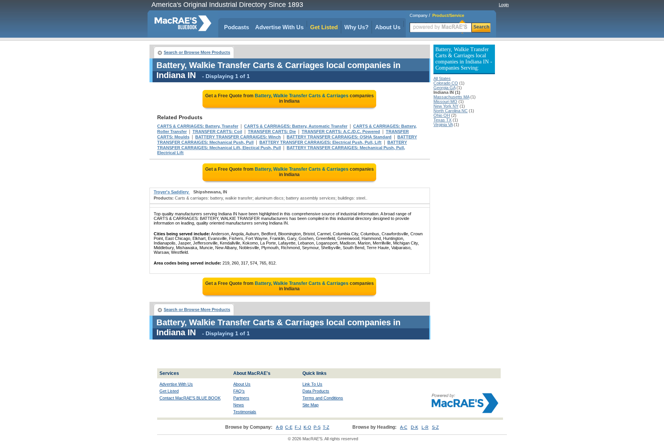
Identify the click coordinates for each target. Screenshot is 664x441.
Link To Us (312, 384)
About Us (387, 27)
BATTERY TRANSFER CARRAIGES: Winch (238, 137)
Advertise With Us (279, 27)
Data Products (315, 391)
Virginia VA (443, 124)
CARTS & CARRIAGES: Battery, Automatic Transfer (295, 126)
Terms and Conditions (322, 398)
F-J (298, 427)
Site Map (310, 405)
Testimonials (244, 411)
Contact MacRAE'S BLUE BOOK (190, 398)
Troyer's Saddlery (172, 192)
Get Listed (324, 27)
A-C (403, 427)
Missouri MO (445, 101)
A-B (279, 427)
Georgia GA (444, 87)
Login (504, 4)
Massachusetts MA (451, 97)
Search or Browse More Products (197, 52)
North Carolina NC (450, 110)
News (238, 405)
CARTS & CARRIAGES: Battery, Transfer (197, 126)
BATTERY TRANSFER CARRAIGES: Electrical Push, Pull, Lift (320, 142)
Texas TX (442, 120)
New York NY (445, 106)
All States (442, 78)
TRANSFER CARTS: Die (272, 131)
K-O (307, 427)
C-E (288, 427)
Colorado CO (445, 83)
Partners (241, 398)
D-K (414, 427)
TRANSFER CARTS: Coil (217, 131)
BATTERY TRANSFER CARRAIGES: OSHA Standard (339, 137)
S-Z (435, 427)
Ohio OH (441, 115)
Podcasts (236, 27)
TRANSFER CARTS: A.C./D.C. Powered (341, 131)
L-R (425, 427)
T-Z (326, 427)
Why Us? (356, 27)
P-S (317, 427)
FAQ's (239, 391)
